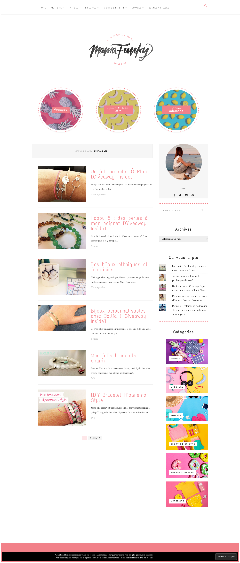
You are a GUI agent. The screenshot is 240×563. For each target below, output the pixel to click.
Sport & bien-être (114, 8)
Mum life (56, 8)
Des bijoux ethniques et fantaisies (119, 267)
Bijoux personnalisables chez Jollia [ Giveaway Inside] (118, 316)
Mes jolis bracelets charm (113, 358)
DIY (93, 378)
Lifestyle (90, 8)
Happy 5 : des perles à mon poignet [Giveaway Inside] (119, 223)
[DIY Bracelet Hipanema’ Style (119, 397)
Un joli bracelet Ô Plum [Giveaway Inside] (120, 174)
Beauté (94, 246)
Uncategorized (98, 195)
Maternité (177, 501)
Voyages (136, 8)
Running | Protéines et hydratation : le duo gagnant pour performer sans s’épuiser (190, 310)
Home (43, 8)
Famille (73, 8)
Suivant (95, 438)
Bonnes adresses (159, 8)
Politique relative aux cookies (141, 558)
